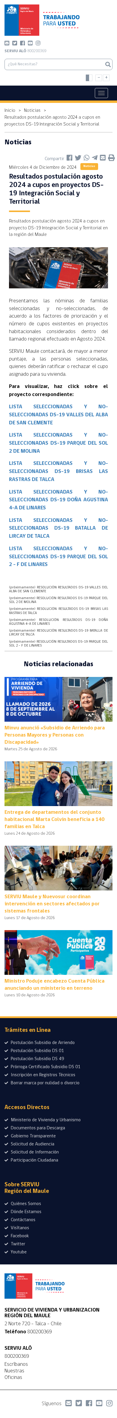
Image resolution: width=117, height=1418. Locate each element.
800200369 (25, 51)
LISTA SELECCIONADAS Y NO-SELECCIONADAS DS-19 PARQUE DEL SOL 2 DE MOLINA (58, 443)
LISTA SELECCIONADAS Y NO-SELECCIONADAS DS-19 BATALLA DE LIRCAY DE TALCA (58, 528)
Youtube (18, 1252)
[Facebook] (22, 44)
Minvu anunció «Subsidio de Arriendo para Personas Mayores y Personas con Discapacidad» (54, 735)
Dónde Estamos (25, 1212)
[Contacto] (6, 44)
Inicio (9, 110)
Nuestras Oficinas (14, 1374)
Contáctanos (22, 1220)
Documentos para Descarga (37, 1128)
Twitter (17, 1244)
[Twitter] (14, 44)
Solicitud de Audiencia (32, 1144)
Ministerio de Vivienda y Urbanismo (45, 1120)
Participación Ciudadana (34, 1160)
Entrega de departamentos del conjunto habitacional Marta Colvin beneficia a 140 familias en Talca (54, 820)
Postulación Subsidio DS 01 (37, 1051)
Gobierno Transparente (33, 1136)
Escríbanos (16, 1364)
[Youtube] (30, 44)
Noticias (32, 110)
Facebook (19, 1236)
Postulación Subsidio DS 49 (37, 1059)
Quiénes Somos (25, 1203)
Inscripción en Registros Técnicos (42, 1075)
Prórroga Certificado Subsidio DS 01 (45, 1067)
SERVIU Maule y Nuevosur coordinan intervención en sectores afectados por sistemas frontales (52, 904)
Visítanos (19, 1228)
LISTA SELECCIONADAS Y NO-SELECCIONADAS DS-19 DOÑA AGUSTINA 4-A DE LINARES (58, 500)
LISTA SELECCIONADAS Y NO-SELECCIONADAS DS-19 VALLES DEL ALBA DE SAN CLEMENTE (58, 415)
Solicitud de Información (34, 1152)
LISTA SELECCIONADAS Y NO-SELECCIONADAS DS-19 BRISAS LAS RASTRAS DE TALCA (58, 471)
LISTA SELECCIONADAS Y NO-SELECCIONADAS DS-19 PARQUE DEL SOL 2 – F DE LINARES (58, 556)
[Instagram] (38, 44)
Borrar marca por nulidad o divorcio (45, 1083)
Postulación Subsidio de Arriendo (42, 1042)
